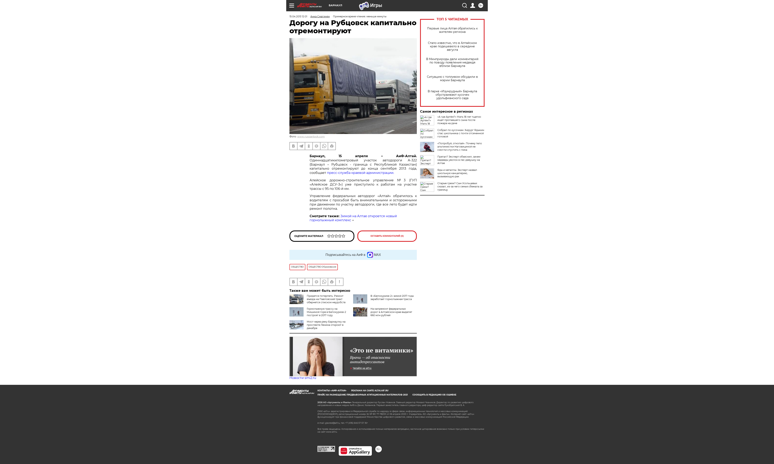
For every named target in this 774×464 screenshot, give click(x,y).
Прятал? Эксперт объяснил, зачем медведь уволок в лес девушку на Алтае (458, 160)
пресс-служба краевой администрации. (360, 173)
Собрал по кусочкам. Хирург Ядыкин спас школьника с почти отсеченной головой (460, 133)
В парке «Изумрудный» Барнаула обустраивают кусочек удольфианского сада (452, 95)
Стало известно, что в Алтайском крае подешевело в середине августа (452, 46)
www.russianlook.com (311, 136)
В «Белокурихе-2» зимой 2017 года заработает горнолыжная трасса (392, 297)
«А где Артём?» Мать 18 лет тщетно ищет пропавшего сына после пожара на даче (459, 120)
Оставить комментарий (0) (387, 236)
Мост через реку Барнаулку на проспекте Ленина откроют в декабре (326, 325)
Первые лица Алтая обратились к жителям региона (452, 30)
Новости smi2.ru (302, 378)
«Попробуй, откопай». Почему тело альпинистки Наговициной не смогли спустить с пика (459, 146)
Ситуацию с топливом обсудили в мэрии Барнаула (452, 78)
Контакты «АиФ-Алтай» (331, 390)
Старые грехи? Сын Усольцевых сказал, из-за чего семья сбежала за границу (460, 186)
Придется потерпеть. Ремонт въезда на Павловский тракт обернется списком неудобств (326, 299)
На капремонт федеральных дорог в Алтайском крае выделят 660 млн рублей (391, 312)
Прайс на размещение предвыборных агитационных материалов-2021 (362, 394)
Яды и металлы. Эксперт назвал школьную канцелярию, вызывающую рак (457, 173)
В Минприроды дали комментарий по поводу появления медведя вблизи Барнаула (452, 62)
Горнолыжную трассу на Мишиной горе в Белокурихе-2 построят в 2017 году (326, 312)
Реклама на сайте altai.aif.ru (369, 390)
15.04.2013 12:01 (298, 16)
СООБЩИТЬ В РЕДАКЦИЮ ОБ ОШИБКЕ (434, 394)
